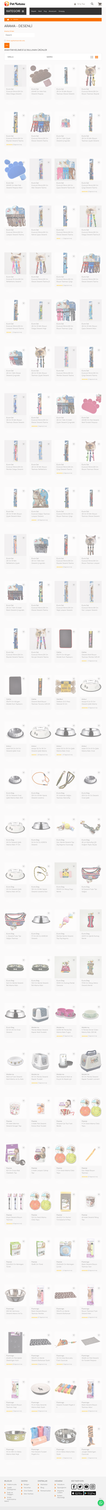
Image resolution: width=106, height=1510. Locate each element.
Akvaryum (52, 11)
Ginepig (61, 11)
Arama (16, 19)
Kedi (40, 11)
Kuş (45, 11)
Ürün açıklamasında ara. (15, 40)
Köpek (33, 11)
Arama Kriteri (9, 31)
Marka (50, 57)
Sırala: (11, 57)
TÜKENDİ (10, 103)
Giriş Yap (81, 4)
